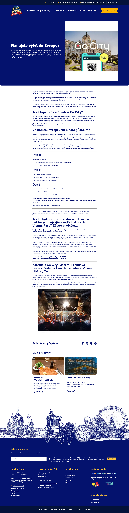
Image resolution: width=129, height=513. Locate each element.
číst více (39, 392)
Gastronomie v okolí (17, 488)
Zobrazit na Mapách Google (49, 483)
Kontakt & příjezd (45, 480)
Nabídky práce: (15, 495)
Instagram (96, 499)
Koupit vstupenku (109, 11)
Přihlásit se (111, 459)
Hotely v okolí (15, 491)
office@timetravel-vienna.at (68, 2)
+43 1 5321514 (52, 2)
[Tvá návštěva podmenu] (65, 11)
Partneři (13, 493)
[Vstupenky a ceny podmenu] (51, 11)
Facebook (96, 502)
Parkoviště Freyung (46, 485)
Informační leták (18, 486)
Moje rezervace (113, 2)
